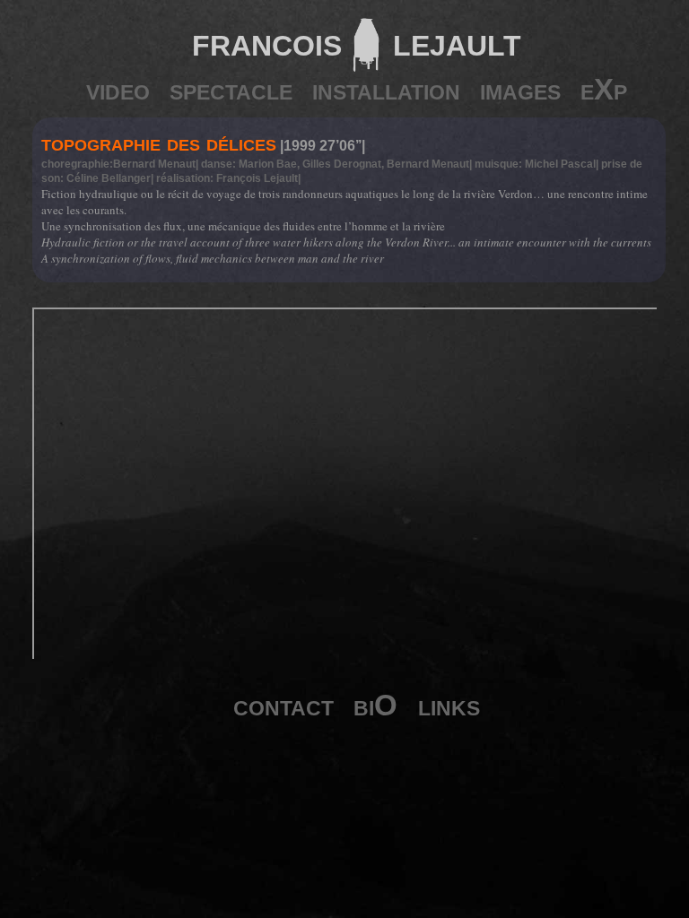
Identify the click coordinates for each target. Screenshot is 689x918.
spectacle (231, 90)
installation (386, 90)
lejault (451, 42)
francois (267, 42)
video (118, 90)
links (449, 705)
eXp (603, 90)
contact (283, 705)
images (520, 90)
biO (375, 705)
